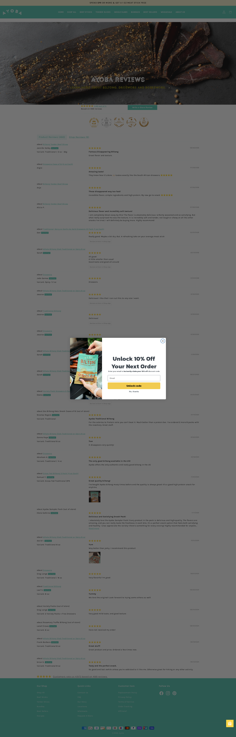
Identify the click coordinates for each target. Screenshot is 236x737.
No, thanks (134, 391)
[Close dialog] (163, 341)
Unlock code (133, 386)
